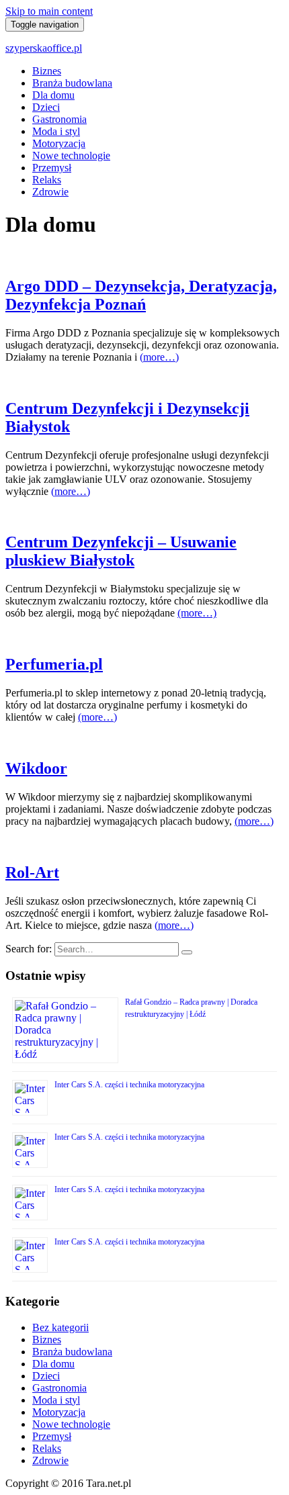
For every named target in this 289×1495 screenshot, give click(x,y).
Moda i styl (56, 131)
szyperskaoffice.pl (43, 48)
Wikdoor (36, 768)
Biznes (46, 71)
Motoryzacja (58, 143)
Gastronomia (59, 119)
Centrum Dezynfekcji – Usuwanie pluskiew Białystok (121, 551)
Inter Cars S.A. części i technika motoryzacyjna (129, 1084)
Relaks (46, 179)
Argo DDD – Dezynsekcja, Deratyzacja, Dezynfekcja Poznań (141, 295)
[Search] (186, 952)
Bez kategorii (60, 1327)
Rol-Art (32, 872)
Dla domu (53, 95)
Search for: (28, 948)
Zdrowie (50, 191)
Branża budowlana (72, 83)
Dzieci (46, 107)
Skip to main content (49, 11)
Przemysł (51, 167)
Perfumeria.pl (54, 664)
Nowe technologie (71, 155)
